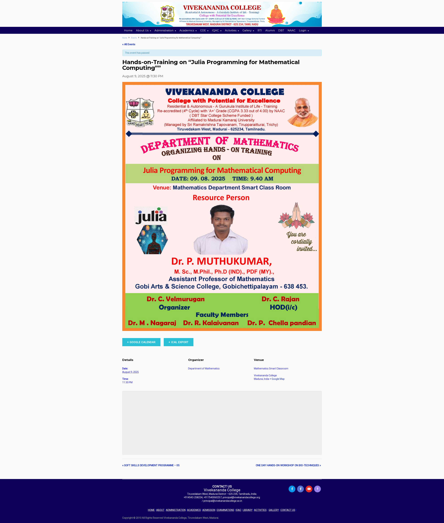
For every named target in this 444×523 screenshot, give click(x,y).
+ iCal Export (179, 342)
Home (128, 30)
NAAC (292, 30)
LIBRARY (248, 510)
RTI (260, 30)
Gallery (246, 30)
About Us (142, 30)
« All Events (128, 44)
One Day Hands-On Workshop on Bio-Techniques (288, 465)
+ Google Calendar (141, 342)
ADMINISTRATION (176, 510)
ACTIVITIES (260, 510)
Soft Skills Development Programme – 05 (150, 465)
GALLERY (274, 510)
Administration (164, 30)
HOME (151, 510)
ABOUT (160, 510)
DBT (281, 30)
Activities (230, 30)
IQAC (238, 510)
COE (203, 30)
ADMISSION (208, 510)
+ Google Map (277, 379)
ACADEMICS (194, 510)
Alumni (270, 30)
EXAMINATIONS (225, 510)
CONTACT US (287, 510)
